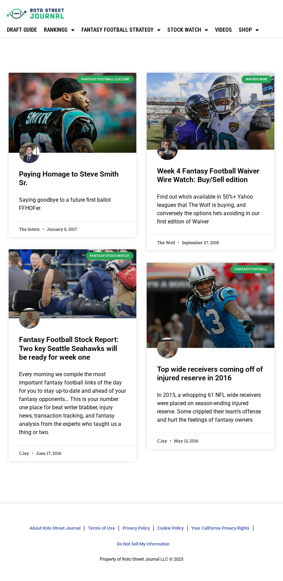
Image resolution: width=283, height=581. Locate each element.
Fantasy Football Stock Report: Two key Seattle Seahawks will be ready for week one (69, 348)
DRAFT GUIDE (22, 30)
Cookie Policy (170, 528)
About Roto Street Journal (55, 528)
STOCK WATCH (184, 30)
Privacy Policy (136, 528)
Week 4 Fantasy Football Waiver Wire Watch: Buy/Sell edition (208, 175)
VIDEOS (223, 30)
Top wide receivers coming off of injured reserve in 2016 (210, 373)
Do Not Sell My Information (143, 544)
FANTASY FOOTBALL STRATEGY (117, 30)
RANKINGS (56, 30)
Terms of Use (101, 528)
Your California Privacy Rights (220, 528)
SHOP (245, 30)
